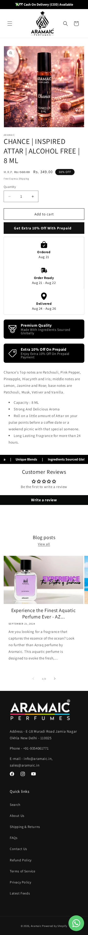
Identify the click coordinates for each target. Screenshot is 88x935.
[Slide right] (54, 678)
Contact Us (18, 849)
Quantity (10, 187)
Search (15, 804)
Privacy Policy (20, 882)
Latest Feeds (20, 893)
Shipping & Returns (25, 826)
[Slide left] (33, 678)
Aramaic (36, 926)
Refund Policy (21, 860)
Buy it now (44, 228)
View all (44, 544)
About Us (17, 815)
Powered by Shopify (54, 926)
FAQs (13, 838)
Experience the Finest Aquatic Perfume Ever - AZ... (43, 613)
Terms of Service (22, 871)
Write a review (44, 499)
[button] (9, 23)
